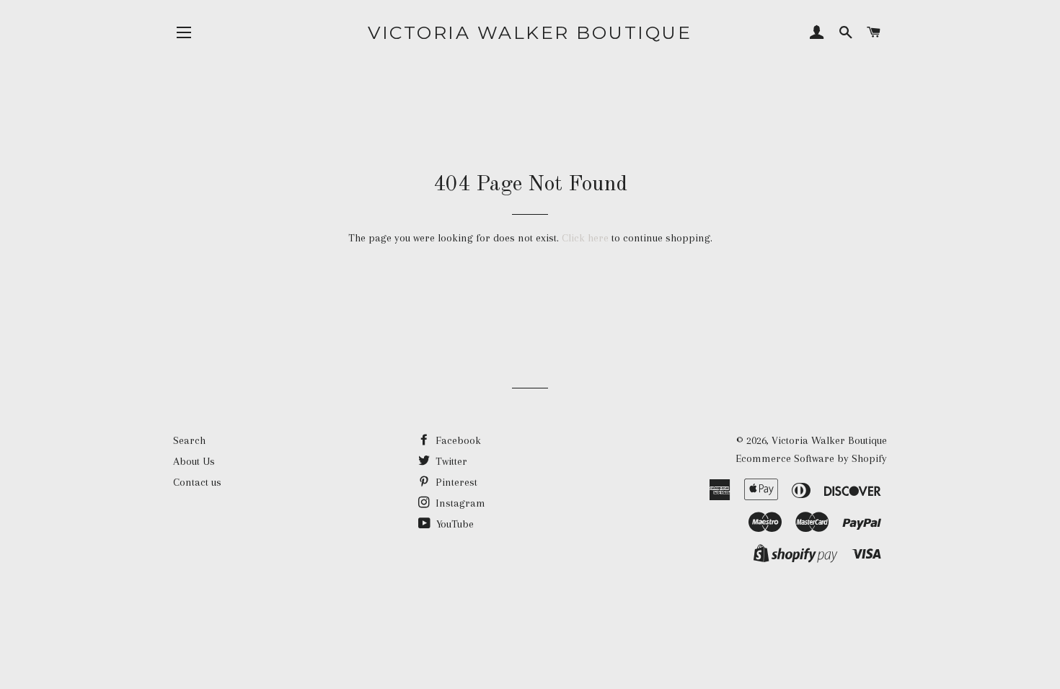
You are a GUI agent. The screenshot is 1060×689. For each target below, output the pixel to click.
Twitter (450, 461)
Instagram (459, 503)
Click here (585, 237)
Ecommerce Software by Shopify (811, 458)
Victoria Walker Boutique (530, 32)
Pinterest (455, 482)
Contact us (197, 482)
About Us (194, 461)
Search (189, 440)
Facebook (457, 440)
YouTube (453, 523)
